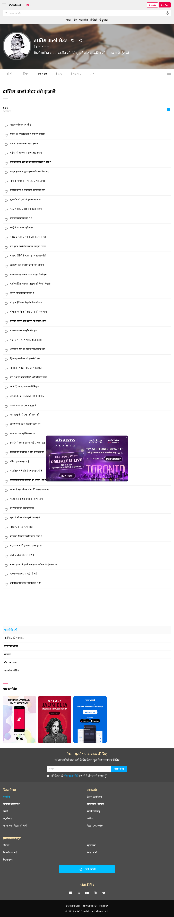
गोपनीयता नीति (71, 775)
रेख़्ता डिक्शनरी (10, 852)
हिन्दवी (6, 845)
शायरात (7, 654)
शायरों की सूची (10, 630)
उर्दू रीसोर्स (7, 818)
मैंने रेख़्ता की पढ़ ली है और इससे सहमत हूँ (78, 775)
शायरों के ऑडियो (12, 670)
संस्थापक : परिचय (95, 804)
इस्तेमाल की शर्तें (90, 905)
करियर (90, 818)
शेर (59, 74)
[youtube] (87, 893)
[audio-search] (167, 13)
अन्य (92, 74)
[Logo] (14, 5)
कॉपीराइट (103, 905)
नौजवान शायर (10, 662)
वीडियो (93, 19)
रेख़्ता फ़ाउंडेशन (94, 797)
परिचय (25, 74)
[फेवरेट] (73, 40)
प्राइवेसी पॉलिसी (73, 905)
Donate (152, 5)
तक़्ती (5, 811)
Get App (165, 5)
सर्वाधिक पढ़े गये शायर (14, 638)
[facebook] (70, 893)
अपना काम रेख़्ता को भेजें (15, 825)
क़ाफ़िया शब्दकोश (11, 804)
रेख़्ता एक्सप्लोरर (95, 825)
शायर (68, 19)
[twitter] (79, 893)
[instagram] (95, 893)
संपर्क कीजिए (93, 811)
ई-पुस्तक (76, 74)
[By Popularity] (168, 109)
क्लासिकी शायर (11, 646)
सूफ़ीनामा (91, 845)
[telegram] (103, 893)
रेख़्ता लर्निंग (92, 852)
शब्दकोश (83, 19)
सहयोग (6, 797)
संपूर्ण (9, 74)
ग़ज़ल (42, 74)
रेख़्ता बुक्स (8, 859)
